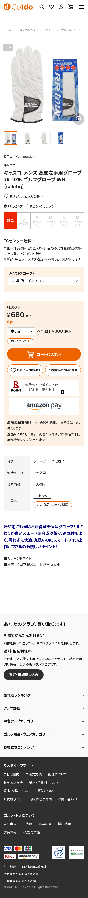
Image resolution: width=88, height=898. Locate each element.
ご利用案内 (11, 774)
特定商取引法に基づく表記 (21, 874)
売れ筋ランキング (17, 695)
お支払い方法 (13, 783)
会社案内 (10, 824)
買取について (46, 791)
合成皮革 (58, 461)
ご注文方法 (34, 774)
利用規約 (10, 867)
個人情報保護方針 (34, 867)
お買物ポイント (14, 799)
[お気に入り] (25, 370)
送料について (18, 341)
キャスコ (10, 165)
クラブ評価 (12, 708)
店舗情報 (10, 832)
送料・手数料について (44, 783)
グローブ (40, 461)
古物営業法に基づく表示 (20, 881)
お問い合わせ (67, 799)
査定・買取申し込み (23, 674)
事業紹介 (45, 824)
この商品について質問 (62, 370)
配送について (57, 774)
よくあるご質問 (41, 799)
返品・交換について (17, 791)
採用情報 (64, 824)
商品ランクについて (41, 206)
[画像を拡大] (78, 119)
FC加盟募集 (31, 832)
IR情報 (27, 824)
